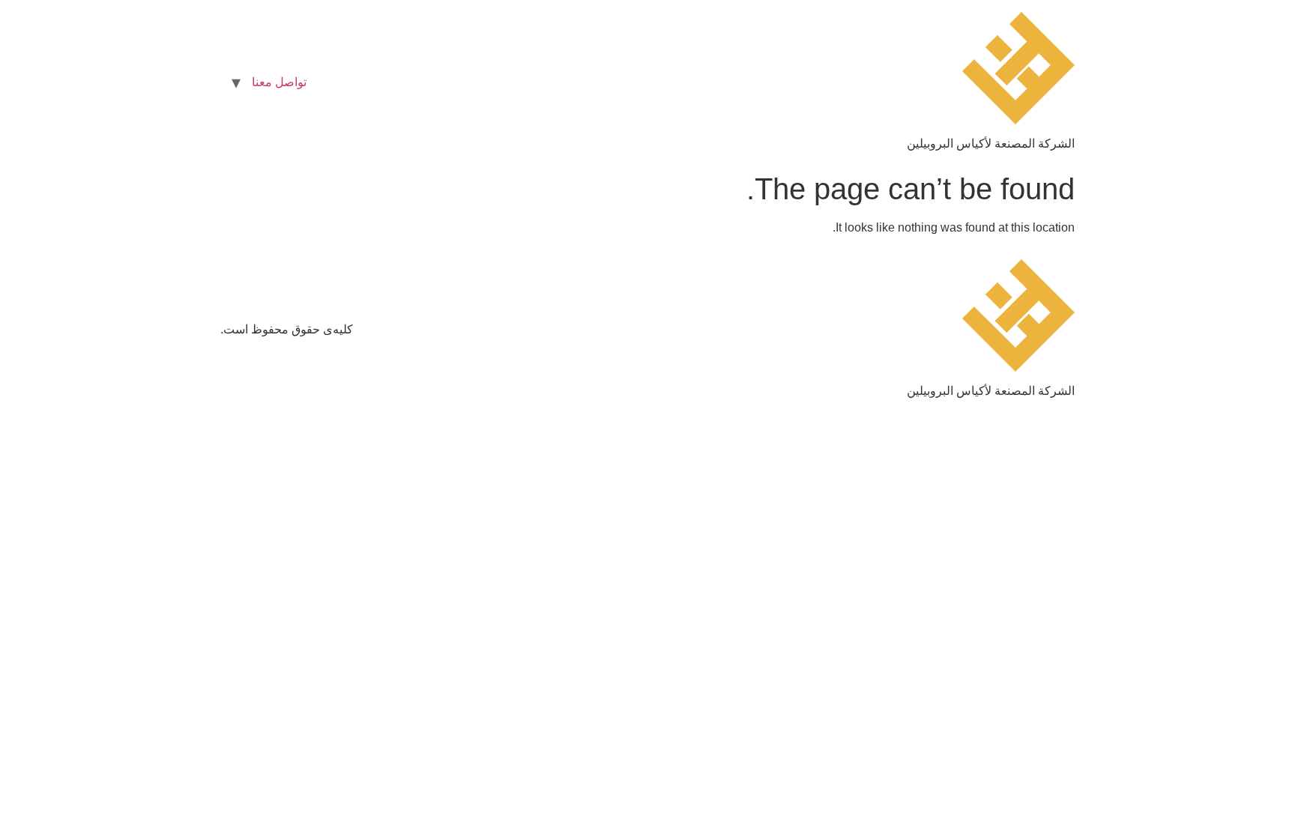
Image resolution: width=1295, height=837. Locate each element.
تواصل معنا (279, 82)
